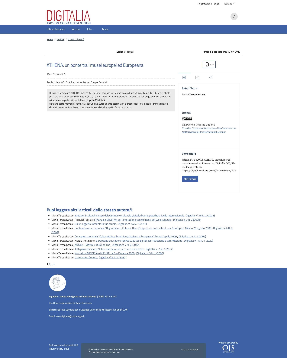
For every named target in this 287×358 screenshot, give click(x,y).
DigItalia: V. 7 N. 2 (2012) (125, 245)
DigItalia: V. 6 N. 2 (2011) (112, 257)
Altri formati (190, 179)
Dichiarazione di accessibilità (63, 345)
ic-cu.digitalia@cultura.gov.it (70, 316)
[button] (230, 3)
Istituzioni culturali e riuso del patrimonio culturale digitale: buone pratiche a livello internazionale (130, 215)
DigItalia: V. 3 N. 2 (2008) (187, 220)
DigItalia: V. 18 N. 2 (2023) (200, 215)
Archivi (60, 39)
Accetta (190, 350)
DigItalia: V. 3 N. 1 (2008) (150, 253)
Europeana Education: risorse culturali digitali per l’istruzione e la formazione (139, 241)
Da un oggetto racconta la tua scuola (96, 224)
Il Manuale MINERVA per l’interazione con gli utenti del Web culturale (133, 220)
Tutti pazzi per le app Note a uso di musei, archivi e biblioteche (109, 249)
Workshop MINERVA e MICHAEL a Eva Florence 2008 (105, 253)
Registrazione (205, 3)
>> (53, 264)
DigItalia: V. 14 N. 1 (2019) (132, 224)
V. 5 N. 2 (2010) (76, 39)
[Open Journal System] (228, 349)
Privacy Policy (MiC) (59, 349)
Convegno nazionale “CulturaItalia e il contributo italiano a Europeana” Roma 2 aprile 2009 (126, 236)
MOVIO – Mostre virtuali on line (93, 245)
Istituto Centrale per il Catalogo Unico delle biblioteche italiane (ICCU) (92, 309)
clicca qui (115, 352)
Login (217, 3)
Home (50, 39)
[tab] (184, 77)
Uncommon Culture (86, 257)
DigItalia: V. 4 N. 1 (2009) (192, 236)
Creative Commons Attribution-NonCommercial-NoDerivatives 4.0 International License (209, 130)
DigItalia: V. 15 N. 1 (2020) (198, 241)
